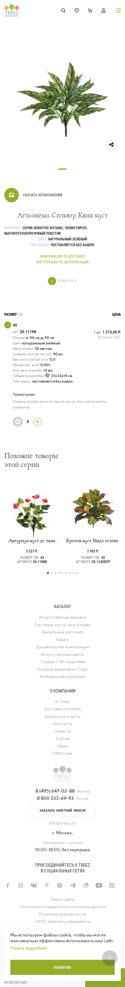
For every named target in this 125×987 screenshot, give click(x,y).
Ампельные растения (62, 632)
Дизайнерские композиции (62, 647)
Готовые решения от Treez (62, 669)
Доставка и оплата (62, 709)
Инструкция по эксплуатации (62, 262)
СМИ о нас (62, 753)
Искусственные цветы (62, 654)
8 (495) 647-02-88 (55, 791)
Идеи (63, 746)
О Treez (62, 701)
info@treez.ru (62, 823)
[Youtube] (99, 885)
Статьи (62, 738)
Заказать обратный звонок (62, 811)
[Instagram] (20, 885)
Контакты (62, 723)
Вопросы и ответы (62, 716)
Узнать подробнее (28, 948)
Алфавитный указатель (62, 676)
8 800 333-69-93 (55, 798)
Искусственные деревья (62, 617)
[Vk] (33, 885)
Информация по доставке (62, 256)
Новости (62, 731)
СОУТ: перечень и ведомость (62, 921)
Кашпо (62, 639)
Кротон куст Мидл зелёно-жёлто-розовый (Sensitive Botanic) (93, 541)
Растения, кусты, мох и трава (63, 624)
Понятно (62, 967)
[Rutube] (86, 885)
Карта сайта (62, 899)
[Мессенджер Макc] (112, 885)
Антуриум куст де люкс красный (32, 541)
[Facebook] (7, 885)
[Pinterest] (46, 885)
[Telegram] (72, 885)
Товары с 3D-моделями (62, 661)
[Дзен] (59, 885)
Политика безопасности (62, 914)
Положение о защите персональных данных (63, 906)
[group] (62, 100)
